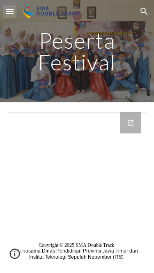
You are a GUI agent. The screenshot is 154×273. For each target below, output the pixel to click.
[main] (77, 51)
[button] (10, 11)
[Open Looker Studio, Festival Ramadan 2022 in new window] (130, 122)
